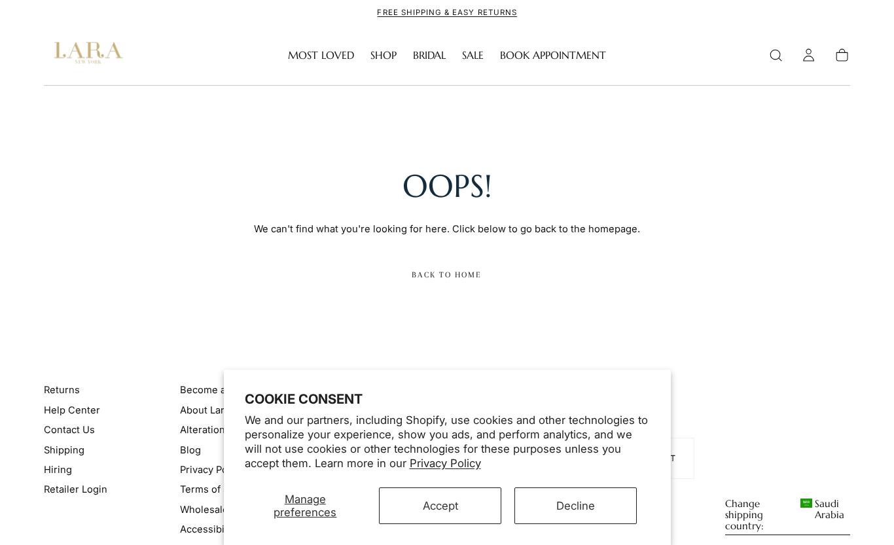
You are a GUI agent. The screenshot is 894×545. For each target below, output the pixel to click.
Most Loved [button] (321, 55)
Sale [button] (473, 55)
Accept (440, 505)
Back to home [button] (447, 274)
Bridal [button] (429, 55)
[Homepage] (86, 55)
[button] (776, 55)
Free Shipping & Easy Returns (446, 12)
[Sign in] (808, 55)
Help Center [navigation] (72, 410)
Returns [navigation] (62, 390)
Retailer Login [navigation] (75, 489)
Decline (575, 505)
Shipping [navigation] (64, 450)
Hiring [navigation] (58, 470)
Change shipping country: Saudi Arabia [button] (785, 515)
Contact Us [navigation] (69, 430)
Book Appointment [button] (553, 55)
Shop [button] (383, 55)
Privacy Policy (445, 463)
